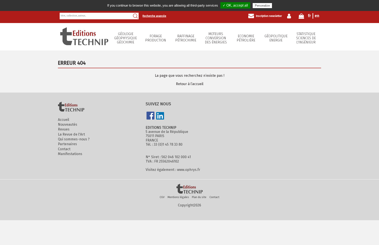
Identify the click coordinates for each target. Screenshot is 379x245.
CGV (162, 197)
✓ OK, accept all (235, 5)
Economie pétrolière (246, 38)
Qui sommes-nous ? (73, 139)
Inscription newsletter (269, 16)
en (317, 15)
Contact (64, 149)
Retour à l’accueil (189, 84)
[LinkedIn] (160, 116)
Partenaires (67, 144)
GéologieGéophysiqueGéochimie (125, 38)
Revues (64, 129)
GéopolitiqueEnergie (276, 38)
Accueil (63, 120)
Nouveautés (67, 124)
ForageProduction (155, 38)
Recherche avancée (154, 16)
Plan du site (199, 197)
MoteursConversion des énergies (216, 38)
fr (309, 15)
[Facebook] (150, 116)
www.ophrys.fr (188, 170)
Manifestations (70, 154)
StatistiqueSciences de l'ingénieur (306, 38)
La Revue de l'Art (71, 134)
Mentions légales (178, 197)
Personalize (262, 5)
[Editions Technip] (189, 189)
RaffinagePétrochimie (185, 38)
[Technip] (84, 44)
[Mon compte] (290, 16)
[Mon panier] (301, 17)
